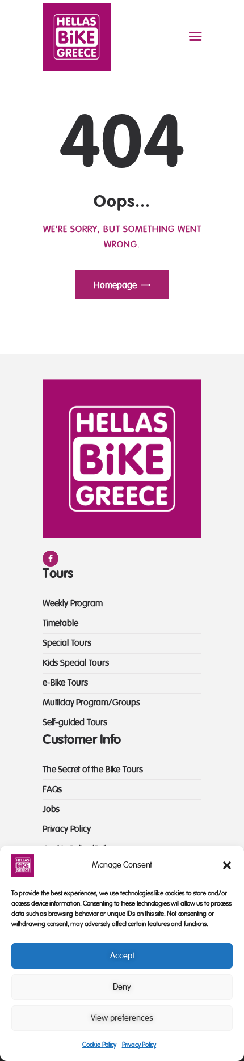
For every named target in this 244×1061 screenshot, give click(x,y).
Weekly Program (72, 603)
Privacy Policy (139, 1044)
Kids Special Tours (76, 663)
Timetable (60, 623)
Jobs (51, 809)
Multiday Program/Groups (91, 702)
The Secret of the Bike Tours (93, 769)
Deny (122, 987)
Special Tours (67, 643)
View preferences (122, 1018)
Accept (122, 955)
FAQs (52, 789)
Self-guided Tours (75, 722)
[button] (227, 865)
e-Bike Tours (65, 682)
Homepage (115, 285)
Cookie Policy (99, 1044)
